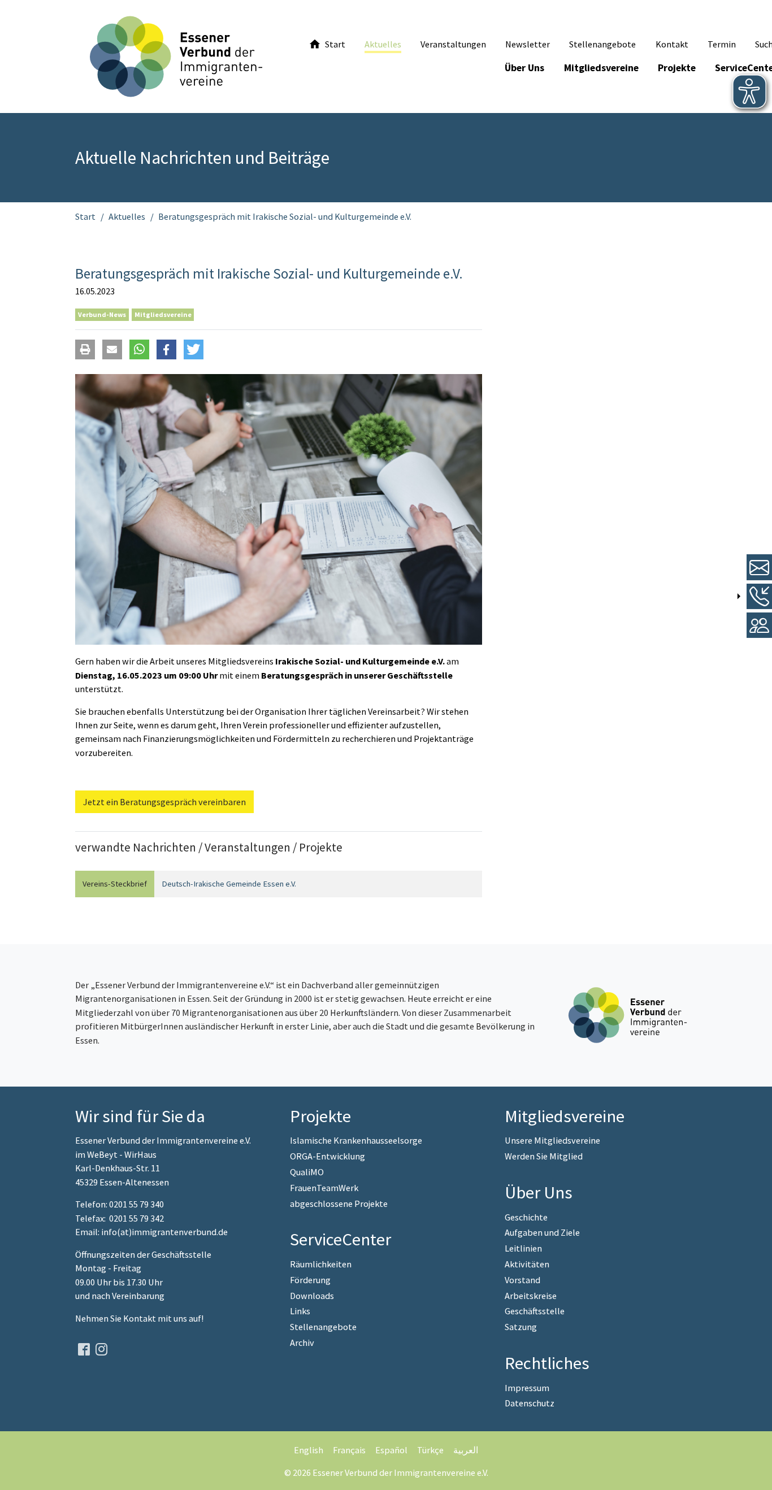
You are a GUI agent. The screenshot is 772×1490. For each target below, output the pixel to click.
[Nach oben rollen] (754, 1472)
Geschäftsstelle (535, 1311)
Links (300, 1311)
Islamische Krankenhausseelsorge (356, 1140)
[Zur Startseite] (176, 56)
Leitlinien (523, 1248)
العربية (465, 1450)
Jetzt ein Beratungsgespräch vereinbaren (164, 801)
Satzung (521, 1326)
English (308, 1450)
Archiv (302, 1342)
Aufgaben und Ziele (542, 1232)
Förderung (310, 1279)
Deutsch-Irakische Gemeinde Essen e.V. (229, 884)
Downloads (312, 1295)
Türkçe (430, 1450)
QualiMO (307, 1172)
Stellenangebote (323, 1326)
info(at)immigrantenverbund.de (164, 1231)
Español (391, 1450)
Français (349, 1450)
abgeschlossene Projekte (339, 1203)
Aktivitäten (527, 1264)
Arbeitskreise (531, 1295)
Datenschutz (529, 1403)
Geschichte (526, 1217)
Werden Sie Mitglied (544, 1156)
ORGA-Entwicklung (327, 1156)
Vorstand (522, 1279)
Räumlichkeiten (321, 1264)
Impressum (527, 1387)
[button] (85, 349)
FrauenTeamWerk (324, 1187)
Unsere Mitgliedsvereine (552, 1140)
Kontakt (140, 1318)
